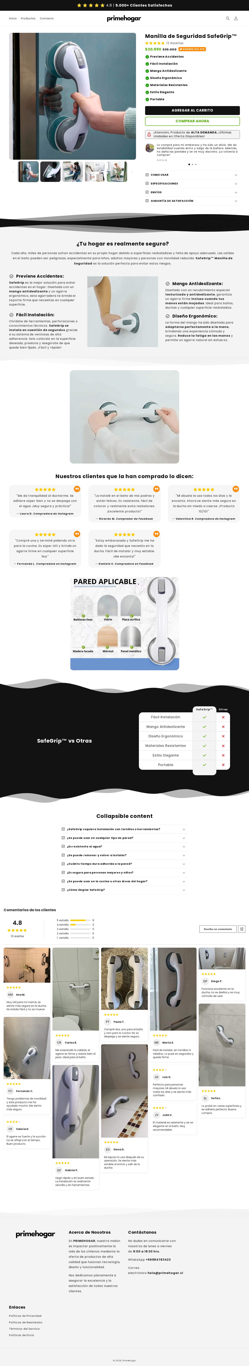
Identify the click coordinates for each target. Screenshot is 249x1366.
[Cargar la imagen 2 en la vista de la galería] (50, 171)
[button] (228, 18)
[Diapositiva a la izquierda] (13, 172)
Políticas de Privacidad (25, 1316)
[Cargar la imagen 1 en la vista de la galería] (28, 171)
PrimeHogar (129, 1360)
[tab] (189, 164)
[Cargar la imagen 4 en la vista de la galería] (95, 171)
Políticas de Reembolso (25, 1322)
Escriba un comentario (218, 929)
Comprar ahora (192, 121)
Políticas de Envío (21, 1335)
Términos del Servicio (24, 1329)
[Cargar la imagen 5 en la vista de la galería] (117, 171)
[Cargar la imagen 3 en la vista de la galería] (72, 171)
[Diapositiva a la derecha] (132, 172)
